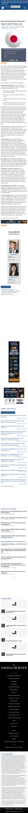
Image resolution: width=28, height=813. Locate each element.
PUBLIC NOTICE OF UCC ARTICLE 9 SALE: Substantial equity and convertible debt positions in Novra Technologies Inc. (13, 433)
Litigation (14, 738)
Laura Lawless (5, 553)
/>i (17, 60)
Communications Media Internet (10, 51)
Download (15, 60)
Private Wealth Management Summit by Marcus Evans (15, 612)
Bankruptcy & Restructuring (14, 695)
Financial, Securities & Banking (14, 717)
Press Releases (14, 684)
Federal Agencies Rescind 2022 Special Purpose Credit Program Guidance (14, 512)
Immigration (14, 726)
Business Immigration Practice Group (9, 567)
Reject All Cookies (15, 6)
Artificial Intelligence (14, 689)
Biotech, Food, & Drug (14, 698)
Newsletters (14, 681)
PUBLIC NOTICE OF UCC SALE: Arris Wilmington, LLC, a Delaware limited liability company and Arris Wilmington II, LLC (14, 481)
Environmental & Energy (14, 712)
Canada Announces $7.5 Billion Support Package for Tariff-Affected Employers (13, 536)
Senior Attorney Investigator (8, 289)
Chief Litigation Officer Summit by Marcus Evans (16, 626)
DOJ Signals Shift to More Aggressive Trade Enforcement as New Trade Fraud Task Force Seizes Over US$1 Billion (13, 565)
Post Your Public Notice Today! (8, 412)
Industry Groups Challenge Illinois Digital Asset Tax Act (14, 517)
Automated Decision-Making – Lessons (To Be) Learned (14, 544)
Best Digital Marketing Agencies (14, 675)
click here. (11, 804)
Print (10, 60)
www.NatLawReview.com (6, 779)
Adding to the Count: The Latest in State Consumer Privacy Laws (13, 572)
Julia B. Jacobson (5, 574)
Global (5, 55)
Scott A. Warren (6, 25)
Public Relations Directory (14, 686)
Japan (5, 56)
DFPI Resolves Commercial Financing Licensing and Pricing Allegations (13, 523)
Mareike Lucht (4, 545)
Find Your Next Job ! (5, 286)
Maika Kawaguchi (14, 25)
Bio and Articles (11, 259)
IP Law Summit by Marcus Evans (14, 640)
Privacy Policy (13, 758)
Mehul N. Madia (12, 519)
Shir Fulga (4, 538)
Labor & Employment (14, 736)
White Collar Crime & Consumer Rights (14, 747)
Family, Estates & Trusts (14, 715)
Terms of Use (6, 758)
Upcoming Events (6, 598)
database (7, 760)
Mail (13, 60)
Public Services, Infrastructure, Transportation (14, 741)
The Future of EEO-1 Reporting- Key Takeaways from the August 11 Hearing (13, 557)
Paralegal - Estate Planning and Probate (11, 291)
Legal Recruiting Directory (14, 678)
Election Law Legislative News (10, 53)
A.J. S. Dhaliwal (5, 519)
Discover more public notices (7, 486)
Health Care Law (14, 723)
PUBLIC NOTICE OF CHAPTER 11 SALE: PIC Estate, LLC (14, 470)
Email (11, 256)
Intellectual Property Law (14, 733)
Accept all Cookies (6, 6)
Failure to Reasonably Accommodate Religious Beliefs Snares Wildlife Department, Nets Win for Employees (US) (14, 551)
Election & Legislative (14, 709)
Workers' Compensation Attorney (9, 292)
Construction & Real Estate (14, 703)
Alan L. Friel (12, 574)
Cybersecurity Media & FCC (14, 706)
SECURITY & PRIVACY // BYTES (17, 27)
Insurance (14, 730)
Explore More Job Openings (6, 294)
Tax (14, 744)
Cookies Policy (4, 3)
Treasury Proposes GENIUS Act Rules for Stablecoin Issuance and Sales (13, 530)
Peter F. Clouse (5, 559)
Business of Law (14, 700)
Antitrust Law (14, 692)
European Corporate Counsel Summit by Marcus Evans (16, 655)
